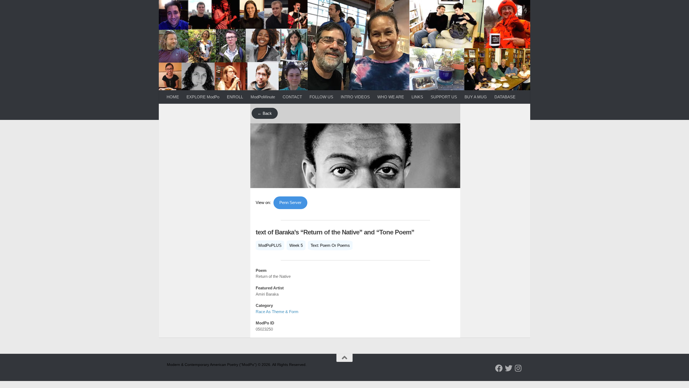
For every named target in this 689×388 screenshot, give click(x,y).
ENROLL (235, 97)
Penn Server (290, 202)
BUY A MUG (476, 97)
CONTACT (292, 97)
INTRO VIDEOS (355, 97)
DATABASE (504, 97)
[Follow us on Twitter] (508, 368)
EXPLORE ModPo (203, 97)
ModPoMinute (263, 97)
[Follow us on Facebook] (499, 368)
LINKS (417, 97)
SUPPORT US (444, 97)
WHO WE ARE (390, 97)
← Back (265, 113)
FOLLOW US (321, 97)
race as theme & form (277, 311)
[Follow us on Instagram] (518, 368)
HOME (173, 97)
